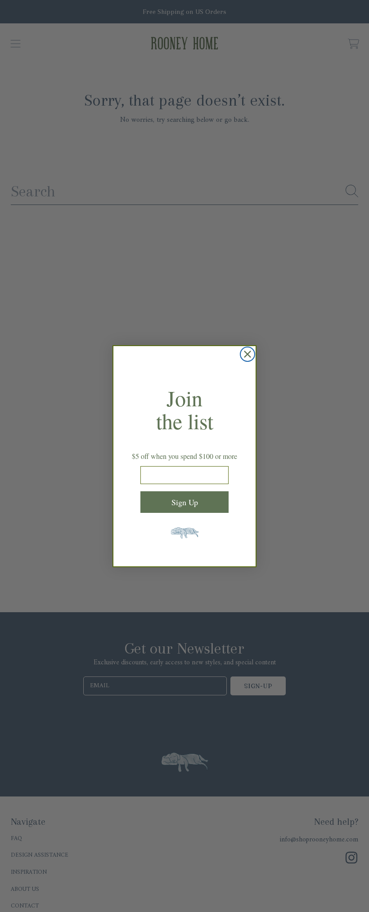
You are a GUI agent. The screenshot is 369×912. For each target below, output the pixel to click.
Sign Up (184, 502)
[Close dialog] (247, 354)
